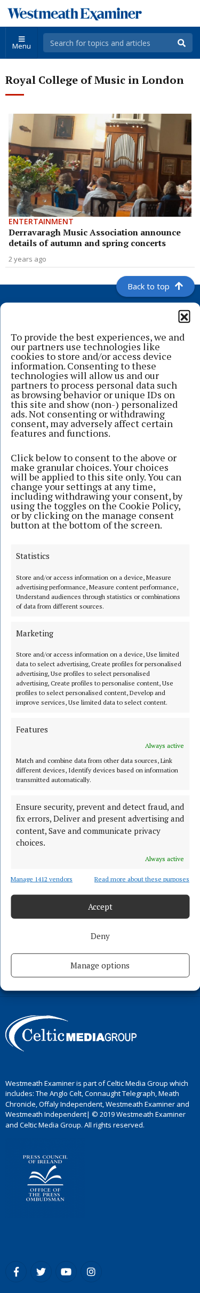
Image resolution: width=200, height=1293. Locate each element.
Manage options (100, 965)
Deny (100, 936)
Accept (100, 906)
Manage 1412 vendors (42, 878)
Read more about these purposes (141, 878)
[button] (184, 316)
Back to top (148, 286)
